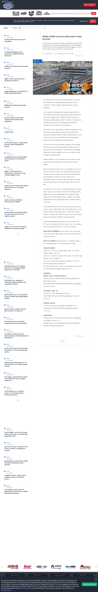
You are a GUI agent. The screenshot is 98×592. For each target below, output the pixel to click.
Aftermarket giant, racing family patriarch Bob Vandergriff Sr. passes (15, 144)
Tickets (93, 21)
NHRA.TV (77, 13)
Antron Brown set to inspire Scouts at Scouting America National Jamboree (14, 393)
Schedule (23, 20)
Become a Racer (57, 13)
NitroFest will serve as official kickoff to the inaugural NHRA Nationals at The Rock (14, 268)
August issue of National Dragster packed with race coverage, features (16, 187)
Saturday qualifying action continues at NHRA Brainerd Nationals (14, 54)
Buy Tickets (89, 5)
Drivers (45, 20)
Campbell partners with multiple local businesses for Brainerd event (15, 159)
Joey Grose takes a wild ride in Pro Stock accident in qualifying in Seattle (16, 448)
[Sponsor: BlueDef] (70, 567)
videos (94, 13)
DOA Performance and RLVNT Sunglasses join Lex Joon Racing (15, 322)
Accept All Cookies (89, 584)
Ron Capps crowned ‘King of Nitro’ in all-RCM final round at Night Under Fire (16, 378)
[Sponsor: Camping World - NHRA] (42, 567)
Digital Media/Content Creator (21, 21)
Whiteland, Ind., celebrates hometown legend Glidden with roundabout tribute (15, 282)
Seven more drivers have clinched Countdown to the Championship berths (16, 350)
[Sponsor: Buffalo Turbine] (85, 567)
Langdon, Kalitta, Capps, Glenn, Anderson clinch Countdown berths (15, 477)
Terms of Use (6, 590)
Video (18, 20)
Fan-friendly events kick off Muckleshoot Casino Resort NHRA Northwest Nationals (16, 491)
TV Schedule (40, 20)
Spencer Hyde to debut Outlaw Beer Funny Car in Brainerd (15, 310)
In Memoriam (9, 132)
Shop (55, 20)
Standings (33, 20)
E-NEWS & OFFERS (85, 13)
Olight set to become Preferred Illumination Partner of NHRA (15, 227)
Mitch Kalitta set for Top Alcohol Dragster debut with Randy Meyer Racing (16, 296)
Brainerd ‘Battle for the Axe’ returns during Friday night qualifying (14, 119)
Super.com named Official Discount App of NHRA (13, 201)
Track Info (50, 20)
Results (28, 20)
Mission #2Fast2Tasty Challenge (66, 20)
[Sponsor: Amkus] (56, 567)
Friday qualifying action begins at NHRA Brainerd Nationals (16, 92)
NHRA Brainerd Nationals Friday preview (15, 106)
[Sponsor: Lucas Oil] (13, 567)
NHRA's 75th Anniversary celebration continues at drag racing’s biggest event (14, 173)
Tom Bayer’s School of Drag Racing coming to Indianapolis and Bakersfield (16, 335)
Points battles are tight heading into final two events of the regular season (15, 214)
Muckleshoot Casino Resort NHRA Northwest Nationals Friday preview (16, 463)
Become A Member (69, 13)
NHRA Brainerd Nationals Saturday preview (16, 67)
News (15, 20)
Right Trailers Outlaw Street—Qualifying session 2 (15, 80)
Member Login (84, 21)
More (31, 21)
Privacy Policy (27, 588)
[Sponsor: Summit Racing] (27, 567)
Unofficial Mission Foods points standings (15, 40)
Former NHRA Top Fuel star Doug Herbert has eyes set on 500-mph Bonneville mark (15, 434)
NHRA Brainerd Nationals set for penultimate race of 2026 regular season (15, 364)
